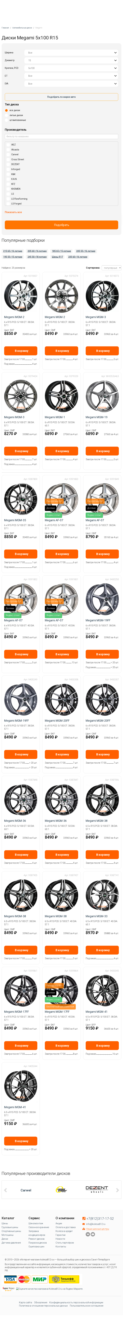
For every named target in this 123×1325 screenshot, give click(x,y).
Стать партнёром (65, 1242)
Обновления (40, 1302)
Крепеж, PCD (11, 68)
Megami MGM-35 (15, 520)
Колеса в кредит (64, 1231)
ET (6, 76)
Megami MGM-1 (55, 417)
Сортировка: (93, 267)
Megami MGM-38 (96, 820)
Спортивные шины (11, 1231)
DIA (6, 83)
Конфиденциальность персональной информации (76, 1302)
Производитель (15, 129)
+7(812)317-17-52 (100, 1219)
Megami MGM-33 (96, 916)
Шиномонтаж (36, 1223)
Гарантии (61, 1235)
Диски (5, 1239)
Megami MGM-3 (96, 317)
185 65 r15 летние (61, 251)
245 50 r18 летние (37, 257)
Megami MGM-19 (96, 417)
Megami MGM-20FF (57, 720)
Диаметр (10, 60)
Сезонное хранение (39, 1227)
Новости (60, 1239)
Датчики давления (11, 1242)
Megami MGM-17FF (16, 1011)
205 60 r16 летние (37, 251)
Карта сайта (25, 1302)
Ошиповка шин (36, 1246)
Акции (59, 1223)
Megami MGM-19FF (98, 620)
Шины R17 (57, 257)
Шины (5, 1223)
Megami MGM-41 (96, 1011)
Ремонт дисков (37, 1239)
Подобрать (61, 225)
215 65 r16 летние (12, 251)
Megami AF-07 (54, 520)
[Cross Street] (61, 1189)
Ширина (9, 52)
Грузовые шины (10, 1227)
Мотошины (7, 1235)
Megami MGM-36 (15, 820)
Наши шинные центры (97, 1229)
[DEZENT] (97, 1189)
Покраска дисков (38, 1242)
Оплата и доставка (66, 1227)
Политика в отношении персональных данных (43, 1305)
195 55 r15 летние (12, 257)
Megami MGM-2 (14, 317)
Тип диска (12, 104)
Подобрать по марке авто (61, 97)
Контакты (61, 1246)
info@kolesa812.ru (95, 1224)
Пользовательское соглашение (86, 1305)
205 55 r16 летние (85, 251)
